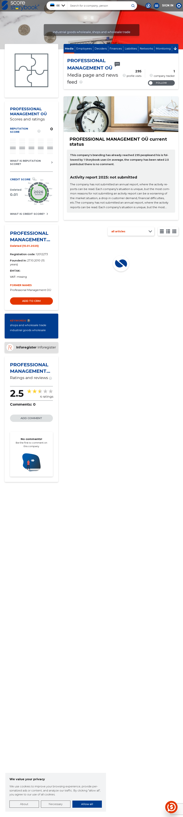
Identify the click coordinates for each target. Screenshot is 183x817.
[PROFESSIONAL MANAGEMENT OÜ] (31, 70)
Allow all (87, 804)
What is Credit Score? (27, 214)
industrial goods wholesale (28, 330)
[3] (168, 231)
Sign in (167, 5)
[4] (174, 231)
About (24, 804)
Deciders (101, 48)
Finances (116, 48)
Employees (84, 48)
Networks (146, 48)
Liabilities (131, 48)
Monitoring (163, 48)
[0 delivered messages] (117, 64)
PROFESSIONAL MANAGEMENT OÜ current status (118, 142)
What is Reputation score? (25, 162)
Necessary (56, 804)
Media (69, 48)
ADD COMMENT (31, 418)
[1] (162, 231)
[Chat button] (148, 6)
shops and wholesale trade (28, 325)
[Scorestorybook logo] (20, 6)
